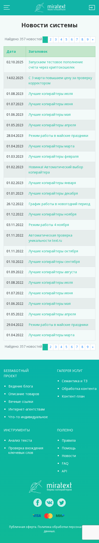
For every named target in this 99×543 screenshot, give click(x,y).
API (64, 471)
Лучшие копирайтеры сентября (54, 261)
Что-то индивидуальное (28, 417)
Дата (11, 51)
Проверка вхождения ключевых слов (25, 450)
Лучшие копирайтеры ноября (52, 214)
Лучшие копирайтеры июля (51, 93)
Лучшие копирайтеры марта (51, 146)
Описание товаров (23, 394)
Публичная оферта (22, 527)
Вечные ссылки (20, 401)
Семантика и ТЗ (74, 381)
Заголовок (38, 51)
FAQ (65, 463)
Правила (69, 440)
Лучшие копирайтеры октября (53, 251)
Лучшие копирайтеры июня (51, 104)
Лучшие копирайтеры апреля (52, 125)
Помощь (69, 448)
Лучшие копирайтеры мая (50, 114)
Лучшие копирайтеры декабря (53, 193)
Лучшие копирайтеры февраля (54, 156)
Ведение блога (20, 386)
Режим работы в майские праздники (58, 135)
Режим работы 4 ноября (49, 224)
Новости (69, 455)
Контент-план (73, 396)
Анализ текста (20, 440)
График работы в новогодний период (59, 204)
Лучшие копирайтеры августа (53, 272)
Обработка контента (79, 388)
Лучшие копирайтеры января (52, 182)
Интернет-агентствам (26, 409)
